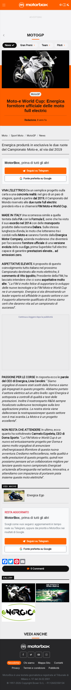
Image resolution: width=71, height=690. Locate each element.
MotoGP (31, 135)
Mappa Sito (44, 662)
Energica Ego (35, 495)
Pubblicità (54, 667)
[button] (23, 655)
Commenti (37, 568)
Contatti (58, 662)
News (8, 45)
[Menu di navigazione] (4, 5)
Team (45, 45)
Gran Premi (26, 45)
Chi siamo (29, 662)
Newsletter (14, 662)
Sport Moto (17, 135)
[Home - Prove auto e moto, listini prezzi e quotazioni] (34, 5)
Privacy (16, 667)
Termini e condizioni (34, 667)
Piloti (59, 45)
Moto (5, 135)
